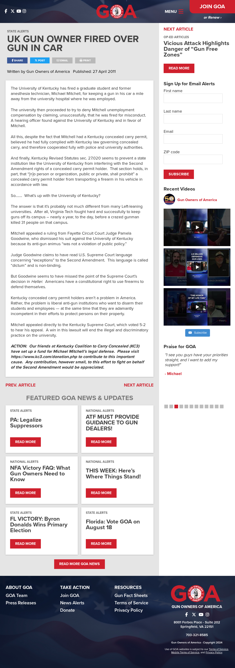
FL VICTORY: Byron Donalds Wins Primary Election (38, 525)
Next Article (139, 385)
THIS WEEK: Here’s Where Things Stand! (113, 473)
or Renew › (212, 17)
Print (86, 60)
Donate (67, 610)
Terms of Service (131, 603)
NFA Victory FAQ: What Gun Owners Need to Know (40, 474)
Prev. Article (21, 385)
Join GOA (212, 6)
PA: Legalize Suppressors (26, 423)
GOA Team (17, 595)
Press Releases (21, 603)
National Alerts (100, 411)
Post (41, 60)
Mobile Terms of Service (185, 652)
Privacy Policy (129, 610)
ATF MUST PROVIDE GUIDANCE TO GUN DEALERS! (112, 423)
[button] (166, 406)
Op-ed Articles (176, 37)
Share (18, 60)
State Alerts (18, 31)
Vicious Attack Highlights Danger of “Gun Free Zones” (196, 49)
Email (63, 60)
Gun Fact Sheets (131, 595)
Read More (25, 442)
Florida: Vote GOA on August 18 (113, 524)
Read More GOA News (79, 564)
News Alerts (72, 603)
